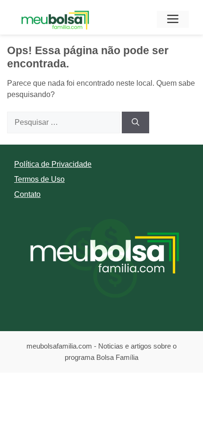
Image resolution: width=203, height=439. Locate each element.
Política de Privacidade (53, 164)
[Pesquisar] (135, 122)
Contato (27, 194)
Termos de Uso (39, 179)
